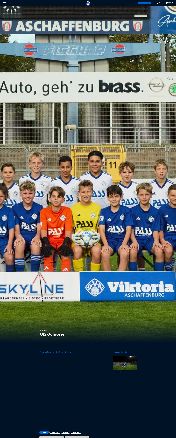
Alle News (118, 372)
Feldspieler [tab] (55, 432)
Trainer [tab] (65, 432)
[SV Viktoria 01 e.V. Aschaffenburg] (88, 3)
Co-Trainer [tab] (76, 432)
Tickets (144, 3)
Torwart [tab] (44, 432)
